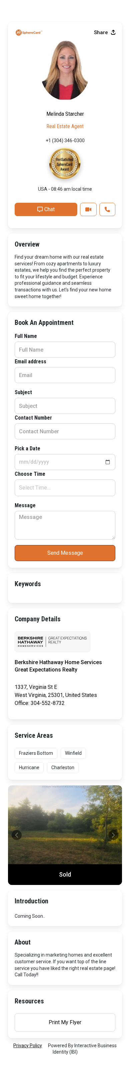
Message (25, 505)
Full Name (26, 336)
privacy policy (27, 1045)
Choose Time (30, 474)
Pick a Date (27, 448)
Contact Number (33, 418)
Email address (30, 361)
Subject (23, 392)
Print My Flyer (65, 1022)
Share (101, 32)
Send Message (65, 553)
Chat (49, 209)
